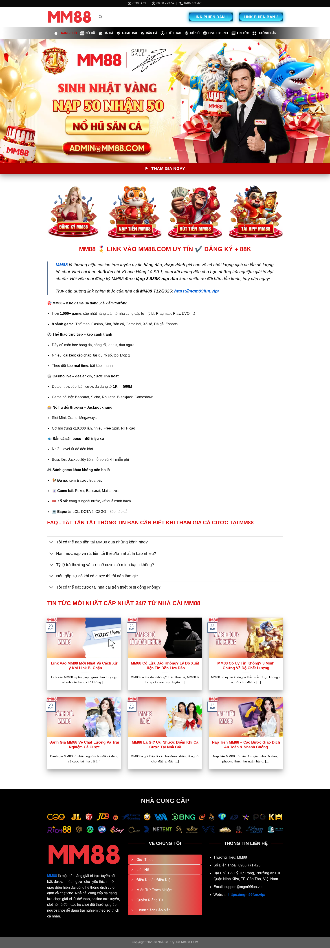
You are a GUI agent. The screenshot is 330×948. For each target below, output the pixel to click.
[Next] (318, 101)
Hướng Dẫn (267, 33)
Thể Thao (173, 33)
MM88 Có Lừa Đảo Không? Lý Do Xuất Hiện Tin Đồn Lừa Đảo (165, 665)
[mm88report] (69, 17)
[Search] (100, 17)
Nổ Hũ (90, 33)
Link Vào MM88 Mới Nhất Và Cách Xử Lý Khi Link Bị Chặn (84, 665)
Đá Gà (108, 33)
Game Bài (129, 33)
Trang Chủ (68, 33)
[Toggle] (51, 542)
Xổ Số (195, 33)
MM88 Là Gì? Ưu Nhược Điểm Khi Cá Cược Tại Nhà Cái (165, 744)
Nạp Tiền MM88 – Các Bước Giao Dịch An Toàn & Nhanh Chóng (246, 744)
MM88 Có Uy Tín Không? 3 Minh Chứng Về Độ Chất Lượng (245, 665)
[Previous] (12, 101)
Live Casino (218, 33)
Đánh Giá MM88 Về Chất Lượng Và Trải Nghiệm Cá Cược (84, 744)
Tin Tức (243, 33)
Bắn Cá (151, 33)
